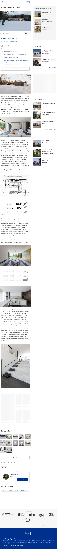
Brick (10, 490)
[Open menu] (2, 2)
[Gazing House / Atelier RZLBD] (37, 124)
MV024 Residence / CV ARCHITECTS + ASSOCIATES (47, 52)
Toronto (7, 103)
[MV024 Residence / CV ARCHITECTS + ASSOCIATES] (37, 53)
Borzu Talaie (14, 51)
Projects (16, 490)
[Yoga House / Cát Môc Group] (38, 29)
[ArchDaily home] (28, 2)
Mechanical (7, 57)
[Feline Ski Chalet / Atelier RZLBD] (37, 106)
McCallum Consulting (15, 57)
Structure (6, 65)
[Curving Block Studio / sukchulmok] (38, 22)
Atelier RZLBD (13, 41)
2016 (8, 49)
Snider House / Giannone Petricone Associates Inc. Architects (48, 160)
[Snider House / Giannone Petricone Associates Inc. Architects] (37, 162)
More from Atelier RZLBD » (50, 129)
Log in (54, 1)
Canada (14, 38)
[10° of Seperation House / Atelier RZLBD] (37, 115)
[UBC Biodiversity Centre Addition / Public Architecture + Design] (37, 153)
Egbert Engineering (14, 65)
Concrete (4, 490)
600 (8, 46)
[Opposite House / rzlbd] (3, 436)
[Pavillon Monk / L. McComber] (37, 143)
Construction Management (10, 60)
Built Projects (24, 490)
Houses (3, 38)
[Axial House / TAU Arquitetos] (38, 14)
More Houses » (52, 67)
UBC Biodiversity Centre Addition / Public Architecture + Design (48, 151)
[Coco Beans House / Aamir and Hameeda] (37, 62)
